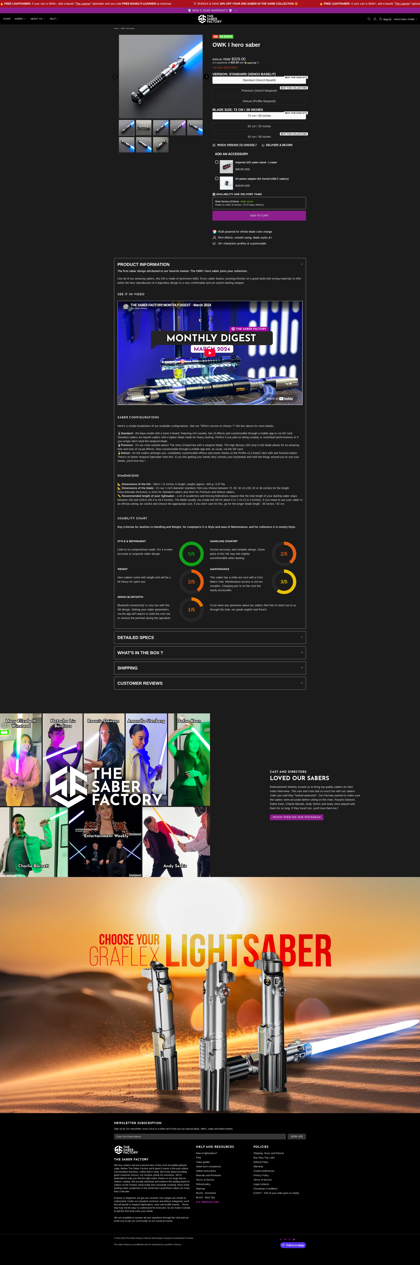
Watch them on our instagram (297, 817)
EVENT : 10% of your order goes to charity (276, 1193)
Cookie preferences (263, 1170)
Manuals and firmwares (208, 1175)
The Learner (83, 3)
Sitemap (200, 1188)
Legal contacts (261, 1184)
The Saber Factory (210, 19)
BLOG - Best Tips (205, 1197)
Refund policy (203, 1184)
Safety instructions (206, 1170)
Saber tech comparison (208, 1166)
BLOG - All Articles (206, 1193)
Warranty (258, 1166)
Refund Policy (260, 1162)
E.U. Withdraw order (207, 1201)
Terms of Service (205, 1179)
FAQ (198, 1157)
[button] (259, 62)
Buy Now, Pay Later (264, 1157)
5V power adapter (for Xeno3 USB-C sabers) (262, 178)
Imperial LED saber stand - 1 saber (256, 162)
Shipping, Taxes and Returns (268, 1153)
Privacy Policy (261, 1175)
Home (116, 28)
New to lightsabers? (206, 1153)
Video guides (203, 1162)
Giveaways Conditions (265, 1188)
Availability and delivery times (239, 194)
